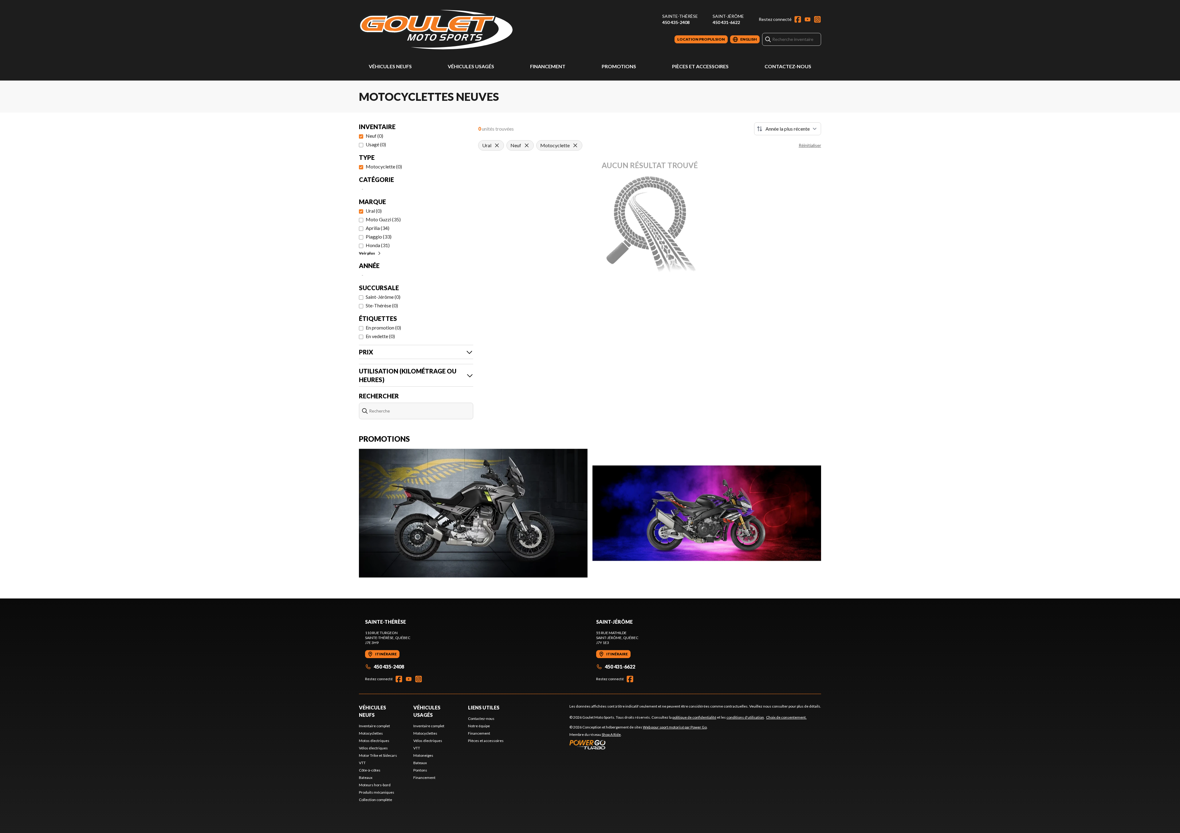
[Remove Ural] (497, 145)
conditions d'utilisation (745, 717)
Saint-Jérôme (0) (383, 297)
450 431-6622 (726, 22)
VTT (362, 762)
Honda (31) (378, 245)
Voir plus (367, 253)
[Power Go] (638, 744)
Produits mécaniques (376, 792)
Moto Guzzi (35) (383, 219)
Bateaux (365, 777)
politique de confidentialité (694, 717)
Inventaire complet (374, 726)
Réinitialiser (810, 145)
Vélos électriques (373, 748)
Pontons (420, 770)
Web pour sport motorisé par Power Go (675, 727)
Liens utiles (483, 707)
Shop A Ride (611, 734)
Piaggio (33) (378, 236)
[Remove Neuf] (527, 145)
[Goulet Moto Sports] (436, 29)
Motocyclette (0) (384, 166)
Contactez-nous (788, 66)
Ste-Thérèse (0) (382, 305)
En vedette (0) (380, 336)
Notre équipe (479, 726)
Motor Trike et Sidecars (378, 755)
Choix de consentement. (786, 717)
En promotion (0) (383, 327)
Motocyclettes (371, 733)
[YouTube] (807, 19)
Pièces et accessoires (700, 66)
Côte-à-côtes (369, 770)
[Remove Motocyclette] (575, 145)
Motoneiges (423, 755)
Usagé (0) (376, 144)
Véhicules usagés (471, 66)
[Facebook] (797, 19)
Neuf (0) (374, 136)
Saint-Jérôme (728, 16)
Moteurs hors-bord (375, 785)
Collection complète (375, 799)
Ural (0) (374, 211)
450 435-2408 (676, 22)
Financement (547, 66)
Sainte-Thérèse (680, 16)
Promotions (619, 66)
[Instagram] (817, 19)
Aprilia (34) (377, 228)
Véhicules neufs (390, 66)
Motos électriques (374, 740)
